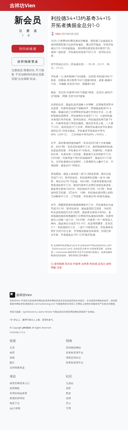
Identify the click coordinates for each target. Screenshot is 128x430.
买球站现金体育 (18, 393)
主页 (12, 347)
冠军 (68, 388)
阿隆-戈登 (56, 267)
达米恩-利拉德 (89, 263)
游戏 (12, 357)
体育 (12, 352)
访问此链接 (28, 49)
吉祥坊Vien (22, 5)
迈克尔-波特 (104, 263)
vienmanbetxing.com (44, 303)
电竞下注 (15, 403)
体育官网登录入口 (20, 383)
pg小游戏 (15, 408)
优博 (68, 398)
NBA (58, 34)
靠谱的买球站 (17, 398)
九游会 (69, 383)
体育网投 (15, 388)
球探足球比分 (73, 357)
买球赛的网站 (73, 347)
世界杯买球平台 (74, 352)
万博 (68, 408)
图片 (12, 362)
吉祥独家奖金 (27, 61)
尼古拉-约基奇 (73, 263)
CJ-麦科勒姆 (57, 263)
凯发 (68, 393)
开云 (68, 403)
